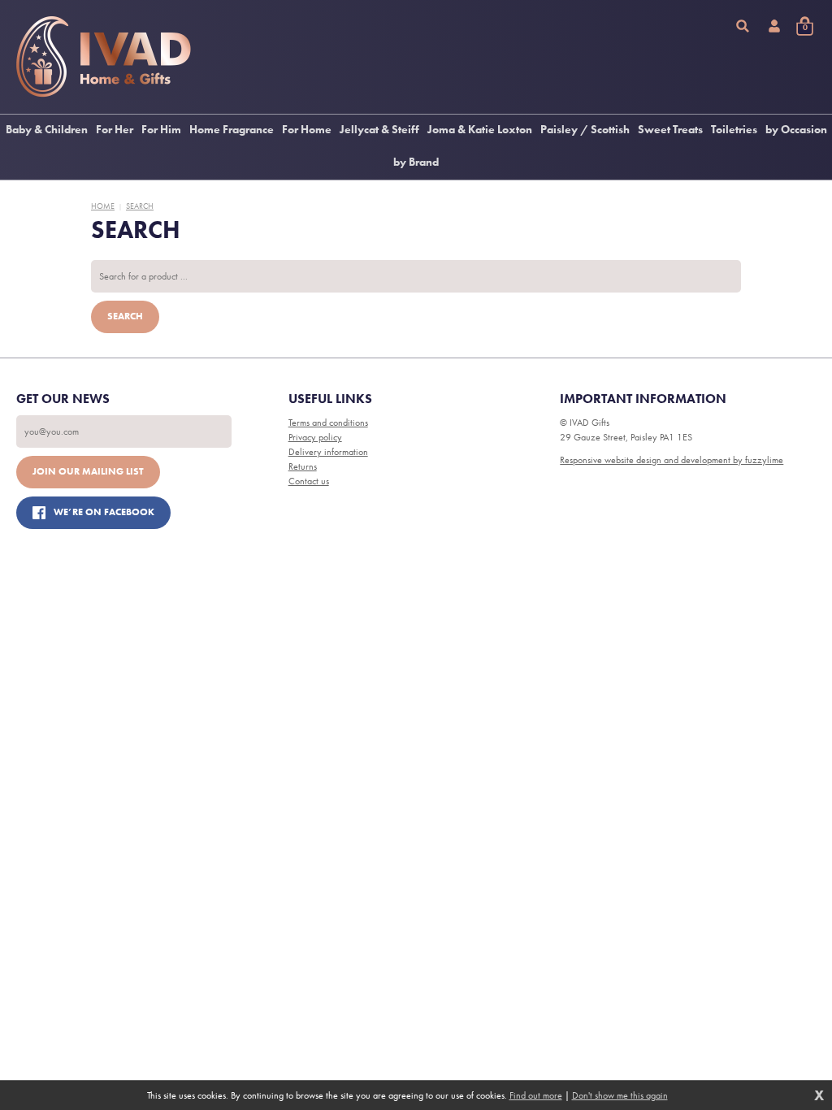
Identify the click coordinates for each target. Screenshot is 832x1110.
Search (140, 206)
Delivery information (328, 451)
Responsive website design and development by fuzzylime (671, 459)
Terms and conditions (328, 422)
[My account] (774, 26)
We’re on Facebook (104, 511)
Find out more (535, 1095)
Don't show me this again (620, 1095)
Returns (302, 466)
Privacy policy (315, 437)
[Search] (742, 26)
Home (103, 206)
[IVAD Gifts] (103, 57)
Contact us (308, 481)
